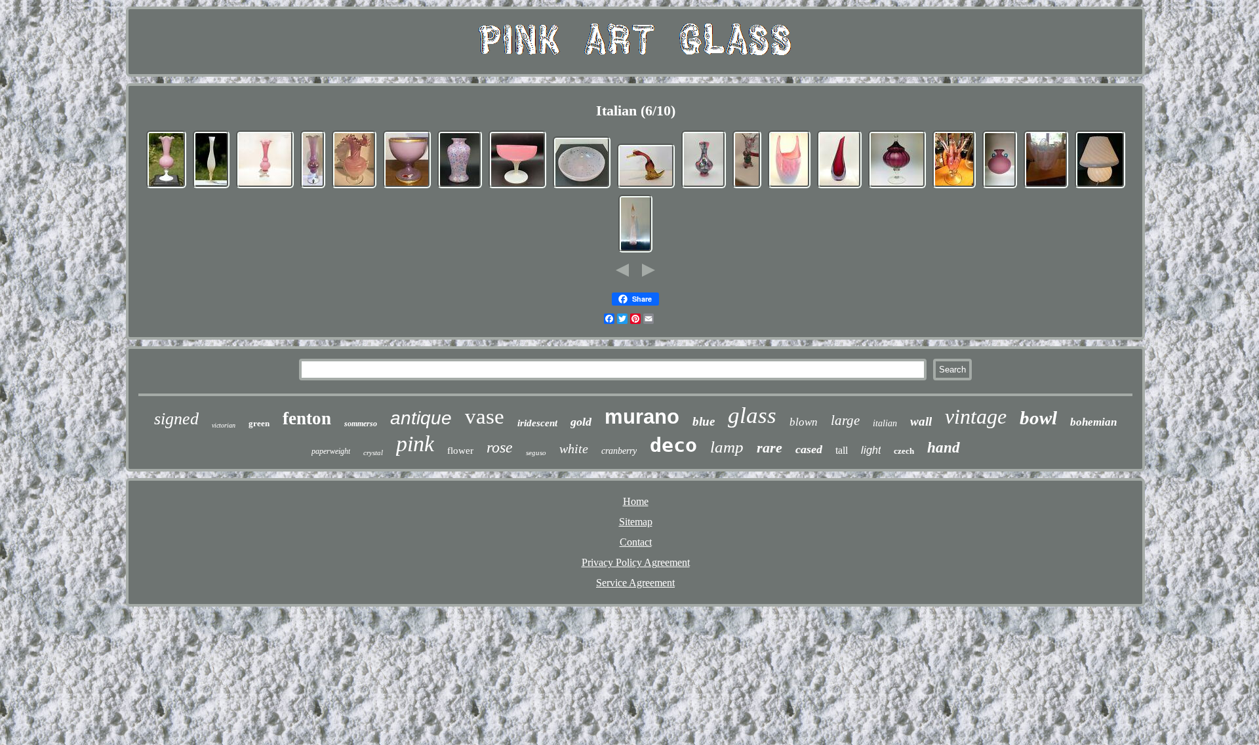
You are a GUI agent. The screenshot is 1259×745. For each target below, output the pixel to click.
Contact (636, 542)
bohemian (1093, 422)
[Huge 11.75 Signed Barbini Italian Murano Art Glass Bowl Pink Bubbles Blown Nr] (581, 186)
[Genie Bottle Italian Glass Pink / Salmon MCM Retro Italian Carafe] (635, 250)
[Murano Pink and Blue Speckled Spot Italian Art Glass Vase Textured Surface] (459, 186)
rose (500, 447)
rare (769, 447)
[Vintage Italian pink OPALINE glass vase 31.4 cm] (312, 186)
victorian (223, 425)
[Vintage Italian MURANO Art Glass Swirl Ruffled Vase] (354, 186)
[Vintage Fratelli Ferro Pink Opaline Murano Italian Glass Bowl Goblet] (407, 186)
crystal (373, 452)
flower (460, 450)
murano (642, 416)
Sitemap (635, 521)
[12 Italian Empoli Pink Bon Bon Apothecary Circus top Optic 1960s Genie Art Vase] (897, 186)
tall (841, 450)
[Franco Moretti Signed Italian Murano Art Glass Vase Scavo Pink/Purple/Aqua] (999, 186)
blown (803, 422)
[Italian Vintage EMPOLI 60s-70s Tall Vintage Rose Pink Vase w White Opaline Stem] (265, 186)
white (573, 448)
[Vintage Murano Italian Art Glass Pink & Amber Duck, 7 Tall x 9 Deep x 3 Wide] (646, 186)
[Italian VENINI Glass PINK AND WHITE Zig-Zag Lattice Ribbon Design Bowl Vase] (1046, 186)
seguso (536, 452)
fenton (307, 418)
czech (904, 451)
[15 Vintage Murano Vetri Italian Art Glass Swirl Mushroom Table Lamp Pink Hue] (1100, 186)
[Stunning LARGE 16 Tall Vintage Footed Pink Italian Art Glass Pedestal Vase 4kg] (954, 186)
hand (943, 447)
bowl (1038, 417)
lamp (727, 447)
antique (421, 418)
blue (703, 421)
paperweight (330, 451)
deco (673, 444)
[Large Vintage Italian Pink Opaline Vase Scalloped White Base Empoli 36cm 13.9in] (166, 186)
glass (752, 415)
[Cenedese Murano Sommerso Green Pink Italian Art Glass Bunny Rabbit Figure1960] (746, 186)
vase (484, 416)
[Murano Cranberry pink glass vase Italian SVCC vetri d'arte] (839, 186)
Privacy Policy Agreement (636, 562)
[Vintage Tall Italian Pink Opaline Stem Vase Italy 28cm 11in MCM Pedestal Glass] (211, 186)
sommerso (360, 423)
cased (808, 449)
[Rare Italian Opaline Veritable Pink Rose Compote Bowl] (517, 186)
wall (921, 421)
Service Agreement (635, 582)
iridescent (537, 423)
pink (415, 444)
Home (636, 501)
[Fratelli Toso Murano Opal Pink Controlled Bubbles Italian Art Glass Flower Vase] (789, 186)
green (259, 423)
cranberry (619, 451)
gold (580, 421)
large (845, 420)
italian (885, 423)
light (871, 450)
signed (176, 418)
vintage (976, 416)
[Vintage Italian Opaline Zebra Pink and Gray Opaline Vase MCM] (703, 186)
